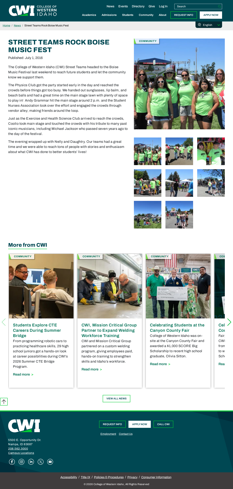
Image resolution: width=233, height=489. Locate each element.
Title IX (85, 477)
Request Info (183, 15)
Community (146, 14)
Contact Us (126, 433)
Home (6, 25)
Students (127, 14)
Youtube (50, 461)
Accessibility (68, 477)
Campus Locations (21, 453)
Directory (138, 6)
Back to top (4, 402)
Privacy (132, 477)
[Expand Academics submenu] (89, 18)
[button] (229, 322)
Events (123, 6)
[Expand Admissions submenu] (109, 18)
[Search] (219, 6)
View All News (116, 398)
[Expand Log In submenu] (163, 9)
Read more (41, 374)
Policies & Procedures (109, 477)
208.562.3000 (18, 448)
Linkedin (31, 461)
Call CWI (163, 424)
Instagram (21, 461)
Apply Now (210, 15)
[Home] (24, 425)
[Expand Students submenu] (128, 18)
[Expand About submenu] (162, 18)
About (162, 14)
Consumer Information (156, 477)
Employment (108, 433)
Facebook (12, 461)
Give (152, 6)
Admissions (109, 14)
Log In (163, 6)
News (110, 6)
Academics (89, 14)
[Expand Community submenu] (146, 18)
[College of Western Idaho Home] (33, 10)
